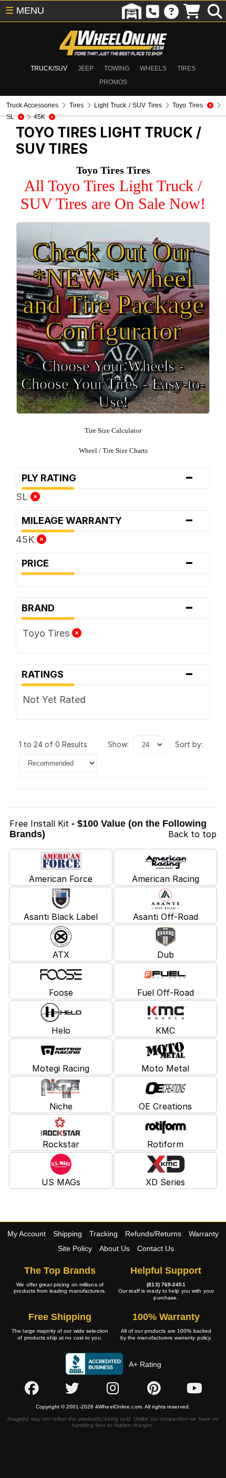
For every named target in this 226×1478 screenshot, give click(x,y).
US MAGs (61, 1182)
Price (108, 563)
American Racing (165, 879)
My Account (26, 1233)
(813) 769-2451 (166, 1284)
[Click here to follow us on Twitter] (72, 1387)
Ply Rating (108, 478)
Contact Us (155, 1248)
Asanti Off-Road (165, 916)
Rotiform (165, 1144)
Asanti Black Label (61, 916)
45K (26, 539)
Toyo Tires (47, 633)
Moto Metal (165, 1068)
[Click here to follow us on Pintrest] (154, 1387)
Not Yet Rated (54, 699)
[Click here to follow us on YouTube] (194, 1387)
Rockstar (61, 1144)
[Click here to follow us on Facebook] (31, 1387)
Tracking (103, 1233)
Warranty (204, 1233)
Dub (165, 954)
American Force (61, 879)
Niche (61, 1106)
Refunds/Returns (153, 1233)
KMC (165, 1030)
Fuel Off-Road (165, 992)
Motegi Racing (60, 1068)
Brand (108, 608)
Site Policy (75, 1248)
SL (23, 496)
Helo (61, 1030)
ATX (61, 954)
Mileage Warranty (108, 520)
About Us (114, 1248)
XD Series (165, 1182)
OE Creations (165, 1106)
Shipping (67, 1233)
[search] (215, 11)
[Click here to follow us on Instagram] (113, 1387)
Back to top (192, 834)
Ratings (108, 674)
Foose (61, 992)
